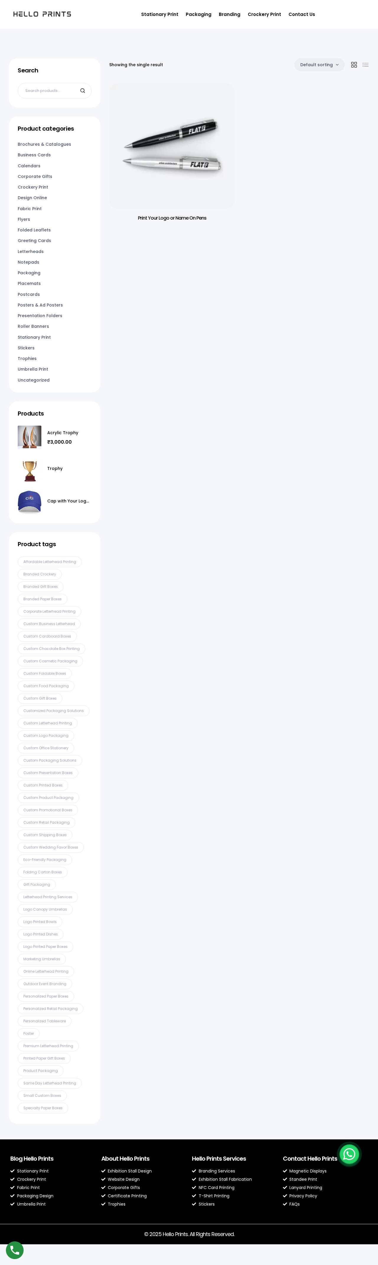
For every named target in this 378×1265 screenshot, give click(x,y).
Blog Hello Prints (31, 1158)
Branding (229, 14)
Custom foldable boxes (44, 673)
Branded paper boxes (42, 598)
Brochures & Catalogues (44, 144)
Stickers (26, 348)
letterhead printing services (47, 896)
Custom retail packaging (46, 822)
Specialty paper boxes (43, 1107)
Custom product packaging (48, 797)
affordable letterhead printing (49, 561)
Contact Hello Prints (310, 1158)
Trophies (27, 358)
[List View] (365, 64)
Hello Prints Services (219, 1158)
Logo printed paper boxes (45, 946)
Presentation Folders (40, 316)
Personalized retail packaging (50, 1008)
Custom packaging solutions (49, 760)
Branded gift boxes (40, 586)
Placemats (29, 283)
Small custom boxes (42, 1095)
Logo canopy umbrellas (45, 909)
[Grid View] (354, 64)
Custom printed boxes (43, 785)
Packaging (198, 14)
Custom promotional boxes (47, 809)
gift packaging (36, 884)
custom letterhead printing (47, 723)
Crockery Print (264, 14)
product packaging (40, 1070)
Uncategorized (34, 380)
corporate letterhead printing (49, 611)
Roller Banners (33, 326)
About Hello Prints (125, 1158)
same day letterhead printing (49, 1083)
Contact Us (302, 14)
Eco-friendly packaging (44, 859)
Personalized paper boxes (46, 996)
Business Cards (34, 155)
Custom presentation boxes (48, 772)
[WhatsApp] (349, 1154)
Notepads (28, 262)
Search (83, 91)
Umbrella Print (33, 369)
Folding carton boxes (42, 872)
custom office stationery (46, 747)
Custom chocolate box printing (51, 648)
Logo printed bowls (40, 921)
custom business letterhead (49, 623)
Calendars (29, 166)
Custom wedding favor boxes (50, 847)
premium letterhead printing (48, 1045)
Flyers (24, 219)
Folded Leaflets (34, 230)
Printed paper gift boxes (44, 1058)
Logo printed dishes (40, 934)
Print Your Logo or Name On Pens (172, 218)
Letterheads (31, 251)
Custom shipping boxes (45, 834)
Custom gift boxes (40, 698)
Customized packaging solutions (53, 710)
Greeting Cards (34, 241)
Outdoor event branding (44, 983)
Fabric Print (30, 209)
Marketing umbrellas (41, 958)
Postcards (29, 294)
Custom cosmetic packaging (50, 661)
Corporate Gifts (35, 176)
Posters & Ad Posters (40, 305)
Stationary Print (159, 14)
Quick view (221, 99)
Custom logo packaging (46, 735)
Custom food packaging (46, 685)
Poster (28, 1033)
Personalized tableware (44, 1021)
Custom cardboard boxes (47, 636)
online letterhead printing (46, 971)
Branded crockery (39, 574)
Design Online (32, 198)
